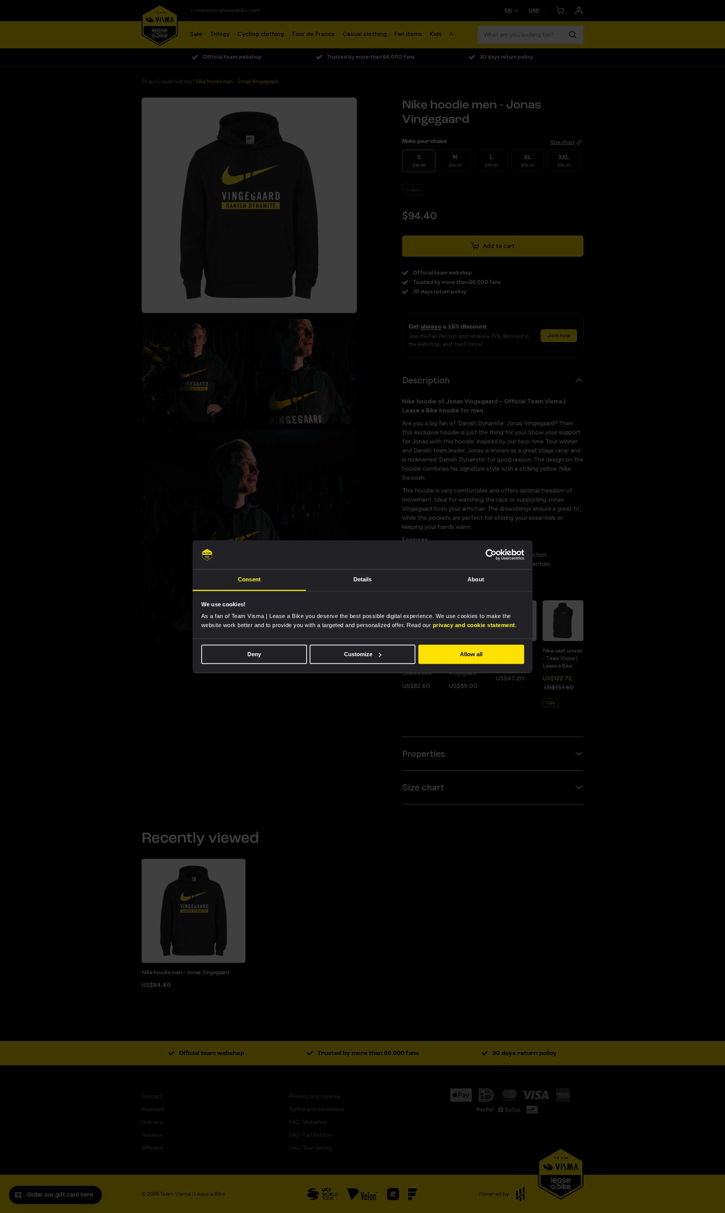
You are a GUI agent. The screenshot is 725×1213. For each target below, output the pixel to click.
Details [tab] (362, 579)
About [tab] (475, 579)
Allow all (471, 654)
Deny (254, 654)
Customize (358, 654)
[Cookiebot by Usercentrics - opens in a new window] (491, 554)
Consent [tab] (249, 579)
